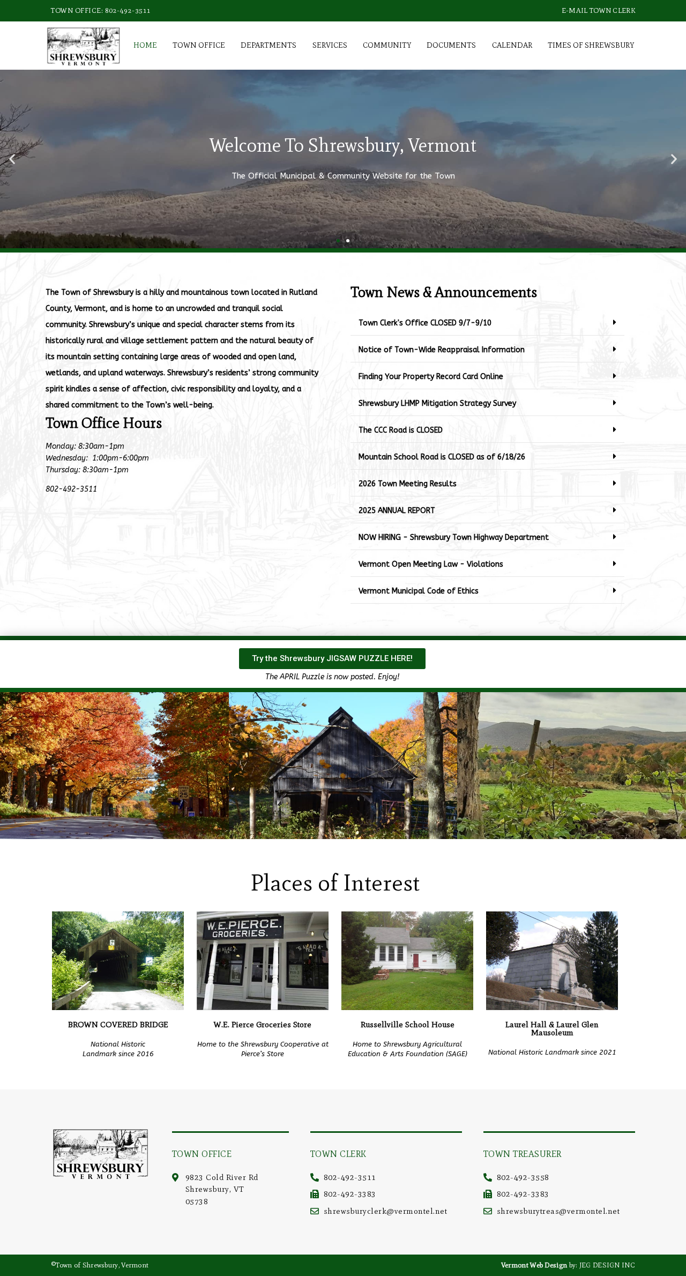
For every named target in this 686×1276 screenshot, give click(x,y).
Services (329, 45)
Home (145, 45)
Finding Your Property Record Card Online (431, 376)
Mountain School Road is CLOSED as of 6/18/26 (442, 457)
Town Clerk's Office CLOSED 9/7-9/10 (425, 323)
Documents (451, 45)
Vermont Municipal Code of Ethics (419, 591)
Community (387, 45)
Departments (268, 45)
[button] (12, 159)
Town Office (199, 45)
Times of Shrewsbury (591, 45)
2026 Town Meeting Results (408, 483)
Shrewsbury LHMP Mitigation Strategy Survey (437, 403)
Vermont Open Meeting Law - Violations (431, 564)
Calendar (512, 45)
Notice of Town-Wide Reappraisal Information (442, 349)
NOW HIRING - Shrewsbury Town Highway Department (454, 537)
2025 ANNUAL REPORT (397, 510)
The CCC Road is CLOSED (401, 430)
